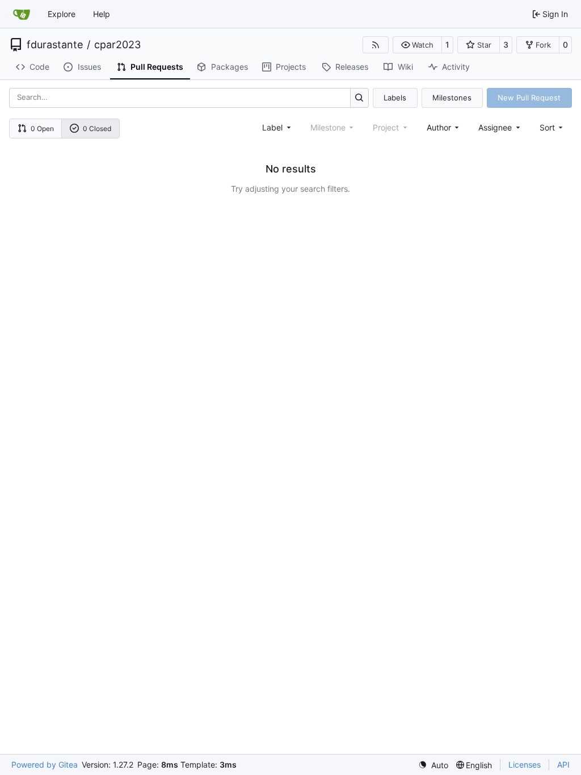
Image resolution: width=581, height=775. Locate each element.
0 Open (42, 128)
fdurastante (55, 44)
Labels (395, 97)
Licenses (524, 764)
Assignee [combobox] (495, 127)
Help (101, 14)
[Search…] (359, 98)
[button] (417, 44)
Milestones (451, 97)
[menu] (552, 127)
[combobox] (277, 127)
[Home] (21, 14)
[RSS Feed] (376, 44)
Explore (61, 14)
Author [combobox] (439, 127)
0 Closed (97, 128)
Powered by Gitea (44, 764)
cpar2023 (117, 44)
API (563, 764)
